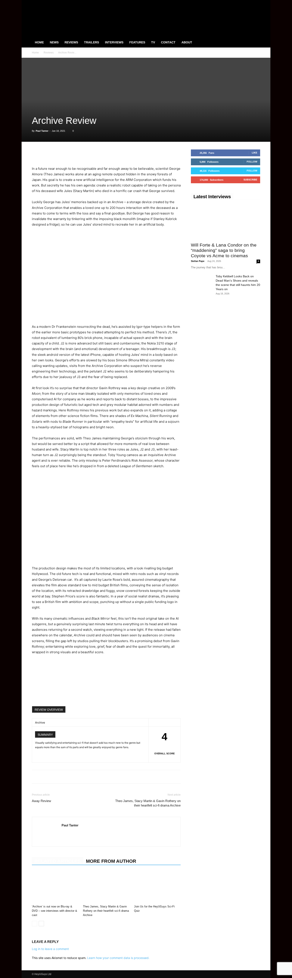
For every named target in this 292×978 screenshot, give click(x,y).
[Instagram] (243, 3)
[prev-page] (34, 923)
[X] (250, 3)
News (54, 42)
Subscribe (250, 179)
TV (153, 42)
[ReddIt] (75, 153)
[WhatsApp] (56, 153)
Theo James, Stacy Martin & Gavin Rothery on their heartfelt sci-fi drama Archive (148, 803)
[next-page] (41, 923)
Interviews (114, 42)
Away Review (41, 801)
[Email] (85, 153)
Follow (252, 161)
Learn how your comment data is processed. (118, 958)
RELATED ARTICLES (57, 861)
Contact (168, 42)
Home (39, 42)
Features (137, 42)
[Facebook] (236, 3)
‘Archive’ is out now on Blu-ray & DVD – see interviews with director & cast (54, 911)
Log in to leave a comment (50, 949)
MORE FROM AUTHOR (111, 861)
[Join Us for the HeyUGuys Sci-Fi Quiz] (157, 887)
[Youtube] (257, 3)
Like (254, 152)
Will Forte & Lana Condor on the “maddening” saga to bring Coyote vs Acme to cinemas (224, 250)
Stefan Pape (197, 261)
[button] (255, 42)
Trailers (91, 42)
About (186, 42)
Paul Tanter (42, 131)
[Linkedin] (65, 153)
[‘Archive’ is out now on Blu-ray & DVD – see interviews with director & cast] (55, 887)
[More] (95, 153)
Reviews (71, 42)
